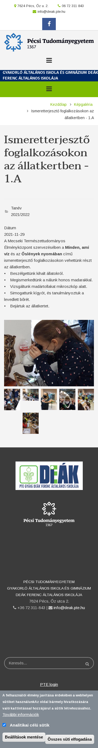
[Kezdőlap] (49, 41)
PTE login (49, 684)
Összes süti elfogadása (70, 739)
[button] (49, 353)
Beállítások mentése (24, 737)
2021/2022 (20, 214)
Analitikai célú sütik (29, 725)
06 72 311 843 (73, 6)
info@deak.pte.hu (51, 11)
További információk (20, 714)
